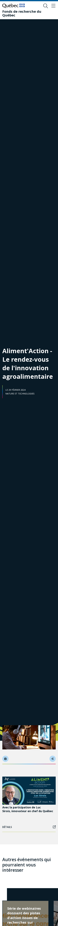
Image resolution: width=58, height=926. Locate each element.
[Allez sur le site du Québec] (13, 6)
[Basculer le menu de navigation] (53, 6)
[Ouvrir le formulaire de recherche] (45, 6)
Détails (7, 827)
